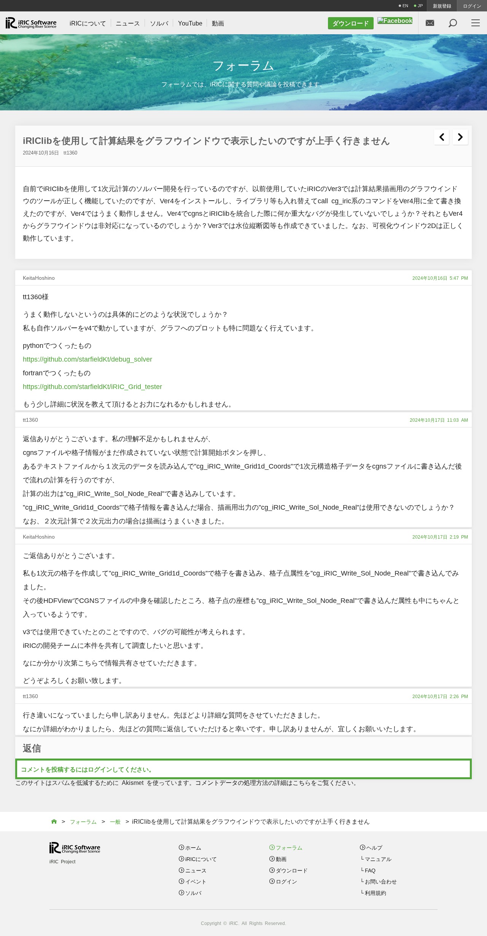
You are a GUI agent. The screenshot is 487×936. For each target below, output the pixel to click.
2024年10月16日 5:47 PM (440, 278)
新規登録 (442, 5)
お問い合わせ (381, 881)
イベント (196, 881)
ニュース (196, 870)
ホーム (193, 847)
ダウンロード (292, 870)
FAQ (370, 870)
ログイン (472, 5)
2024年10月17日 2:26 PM (440, 696)
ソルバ (193, 892)
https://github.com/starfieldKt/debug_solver (87, 358)
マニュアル (378, 858)
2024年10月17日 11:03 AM (439, 420)
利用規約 (375, 892)
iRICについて (201, 858)
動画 (281, 858)
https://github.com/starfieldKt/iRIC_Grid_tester (92, 386)
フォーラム (289, 847)
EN (405, 5)
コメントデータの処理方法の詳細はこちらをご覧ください (274, 782)
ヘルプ (374, 847)
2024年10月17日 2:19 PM (440, 536)
